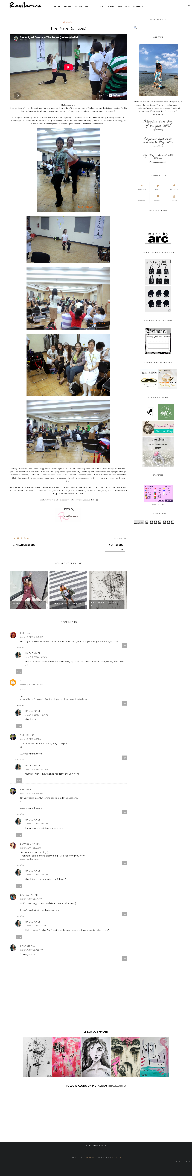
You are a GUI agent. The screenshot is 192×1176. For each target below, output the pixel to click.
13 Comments (120, 538)
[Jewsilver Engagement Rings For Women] (158, 466)
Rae (144, 102)
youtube (174, 200)
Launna (25, 633)
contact (138, 6)
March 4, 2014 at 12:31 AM (31, 637)
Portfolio (124, 6)
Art (87, 6)
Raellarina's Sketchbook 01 (67, 604)
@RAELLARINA (117, 1085)
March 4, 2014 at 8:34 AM (31, 793)
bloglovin (158, 200)
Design (78, 6)
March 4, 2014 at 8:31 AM (31, 739)
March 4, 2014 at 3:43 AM (31, 684)
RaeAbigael (33, 653)
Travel (111, 6)
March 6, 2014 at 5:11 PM (30, 899)
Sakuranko (27, 735)
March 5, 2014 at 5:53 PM (31, 848)
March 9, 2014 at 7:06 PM (36, 824)
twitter (158, 189)
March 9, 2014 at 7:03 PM (36, 769)
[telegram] (18, 538)
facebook (174, 189)
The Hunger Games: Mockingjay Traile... (103, 604)
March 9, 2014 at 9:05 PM (36, 875)
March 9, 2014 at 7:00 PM (36, 715)
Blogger (116, 1157)
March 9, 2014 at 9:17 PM (36, 926)
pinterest (142, 200)
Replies (20, 647)
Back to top (181, 1161)
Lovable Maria (30, 844)
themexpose (89, 1157)
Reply (124, 645)
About (67, 6)
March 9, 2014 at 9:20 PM (31, 950)
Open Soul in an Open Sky (27, 603)
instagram (142, 189)
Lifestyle (98, 6)
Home (57, 6)
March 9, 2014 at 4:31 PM (36, 657)
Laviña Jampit (29, 895)
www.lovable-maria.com (32, 859)
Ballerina (68, 22)
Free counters (158, 504)
